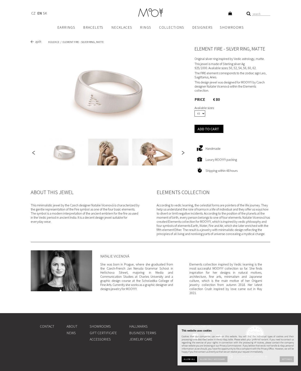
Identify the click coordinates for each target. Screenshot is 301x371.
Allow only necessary (212, 359)
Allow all (189, 359)
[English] (39, 13)
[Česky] (33, 13)
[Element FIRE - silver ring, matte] (108, 91)
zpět (38, 41)
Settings (287, 359)
